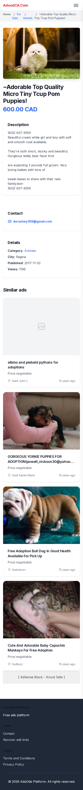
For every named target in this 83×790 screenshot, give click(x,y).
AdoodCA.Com (15, 5)
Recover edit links (16, 740)
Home (7, 14)
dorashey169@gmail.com (32, 221)
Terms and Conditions (19, 758)
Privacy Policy (13, 764)
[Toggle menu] (76, 5)
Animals (28, 18)
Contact (8, 733)
